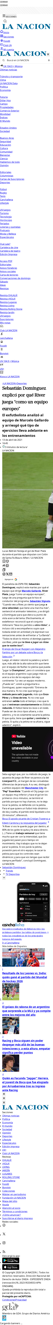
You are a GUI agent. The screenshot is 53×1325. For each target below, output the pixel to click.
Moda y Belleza (8, 233)
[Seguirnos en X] (4, 1234)
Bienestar (5, 155)
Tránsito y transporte (11, 76)
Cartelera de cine (9, 247)
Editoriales (5, 172)
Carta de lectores (9, 274)
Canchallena (6, 199)
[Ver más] (4, 878)
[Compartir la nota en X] (7, 574)
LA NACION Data (9, 83)
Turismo (4, 213)
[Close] (4, 1094)
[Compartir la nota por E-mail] (10, 574)
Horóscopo (6, 220)
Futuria (4, 97)
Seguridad (5, 141)
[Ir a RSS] (4, 1252)
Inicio (6, 32)
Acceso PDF (6, 261)
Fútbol (3, 189)
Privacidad (21, 1299)
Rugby (3, 192)
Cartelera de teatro (10, 250)
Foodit (6, 41)
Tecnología (6, 216)
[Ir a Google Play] (10, 1262)
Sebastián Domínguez (14, 867)
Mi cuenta (8, 49)
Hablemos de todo (10, 162)
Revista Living (7, 305)
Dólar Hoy (5, 100)
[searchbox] (25, 60)
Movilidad (5, 114)
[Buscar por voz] (49, 60)
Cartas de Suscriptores (12, 179)
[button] (26, 214)
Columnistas (6, 175)
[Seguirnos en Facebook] (4, 1226)
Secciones (8, 36)
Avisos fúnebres (8, 268)
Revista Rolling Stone (11, 309)
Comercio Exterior (9, 110)
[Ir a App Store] (10, 1269)
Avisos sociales (8, 271)
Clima (3, 79)
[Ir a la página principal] (26, 28)
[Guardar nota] (4, 561)
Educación (5, 144)
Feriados (4, 223)
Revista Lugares (8, 302)
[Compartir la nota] (4, 566)
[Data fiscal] (4, 1319)
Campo (4, 103)
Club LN (7, 45)
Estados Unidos (8, 127)
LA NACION (8, 383)
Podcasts (5, 230)
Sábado (4, 281)
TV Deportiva (13, 874)
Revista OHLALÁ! (8, 295)
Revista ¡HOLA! (7, 298)
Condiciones (8, 1299)
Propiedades (7, 107)
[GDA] (10, 1310)
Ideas (3, 285)
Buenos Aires (7, 138)
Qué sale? (5, 244)
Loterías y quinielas (10, 227)
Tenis (3, 196)
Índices (4, 117)
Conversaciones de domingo (15, 278)
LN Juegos (5, 209)
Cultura (4, 148)
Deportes (21, 383)
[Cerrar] (48, 54)
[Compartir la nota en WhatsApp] (7, 566)
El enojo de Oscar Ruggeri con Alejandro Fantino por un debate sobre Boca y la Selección (23, 652)
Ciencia (4, 158)
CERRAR (4, 2)
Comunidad (6, 151)
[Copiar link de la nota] (4, 570)
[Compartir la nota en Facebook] (4, 574)
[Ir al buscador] (5, 21)
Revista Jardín (7, 312)
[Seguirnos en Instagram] (4, 1243)
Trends (9, 870)
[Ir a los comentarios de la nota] (7, 561)
